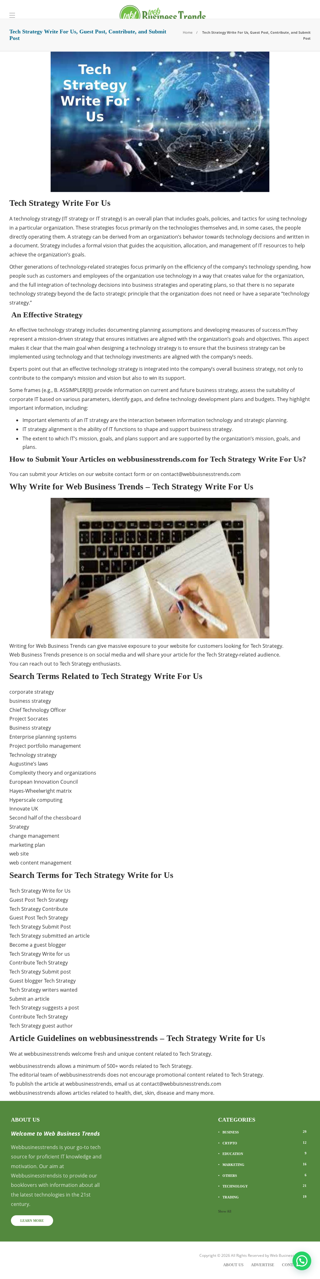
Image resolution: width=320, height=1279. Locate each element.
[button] (301, 1261)
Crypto (264, 1143)
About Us (233, 1264)
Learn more (32, 1220)
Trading (264, 1197)
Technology (264, 1186)
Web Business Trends (289, 1255)
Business (264, 1132)
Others (264, 1175)
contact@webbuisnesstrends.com (201, 474)
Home (187, 32)
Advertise (262, 1264)
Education (264, 1153)
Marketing (264, 1164)
